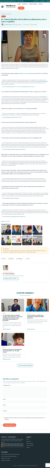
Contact (21, 8)
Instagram (42, 1)
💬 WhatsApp (19, 258)
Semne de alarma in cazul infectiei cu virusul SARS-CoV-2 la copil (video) (12, 351)
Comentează (34, 24)
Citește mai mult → (7, 329)
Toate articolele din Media (25, 365)
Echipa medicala (29, 443)
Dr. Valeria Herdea (8, 24)
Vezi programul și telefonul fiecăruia (9, 456)
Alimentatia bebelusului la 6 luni (28, 86)
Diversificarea (5, 96)
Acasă (19, 4)
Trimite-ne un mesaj (5, 458)
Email (4, 405)
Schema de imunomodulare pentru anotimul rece (15, 216)
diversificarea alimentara (43, 81)
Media (10, 14)
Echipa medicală (33, 4)
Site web (5, 410)
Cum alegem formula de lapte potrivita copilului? (15, 149)
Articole (41, 4)
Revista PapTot (7, 221)
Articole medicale (30, 445)
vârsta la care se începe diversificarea (29, 73)
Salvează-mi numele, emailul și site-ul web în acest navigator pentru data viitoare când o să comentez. (24, 418)
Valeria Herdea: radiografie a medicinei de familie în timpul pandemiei (35, 317)
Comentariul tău (7, 385)
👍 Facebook (10, 258)
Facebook (48, 1)
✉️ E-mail (27, 258)
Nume (4, 399)
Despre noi (24, 4)
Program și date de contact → (11, 278)
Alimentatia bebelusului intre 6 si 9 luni (13, 117)
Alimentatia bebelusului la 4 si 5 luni (12, 86)
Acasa (27, 439)
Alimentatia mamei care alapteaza (12, 198)
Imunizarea (4, 210)
